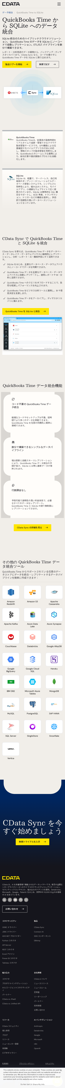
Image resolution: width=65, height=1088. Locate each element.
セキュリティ (49, 1064)
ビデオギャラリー (9, 1053)
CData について (40, 979)
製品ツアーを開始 (13, 64)
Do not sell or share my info (32, 1084)
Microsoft (38, 1039)
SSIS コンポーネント (42, 936)
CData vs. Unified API (11, 1003)
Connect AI (39, 932)
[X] (10, 900)
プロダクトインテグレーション (15, 983)
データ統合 (7, 12)
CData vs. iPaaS (9, 999)
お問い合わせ (11, 909)
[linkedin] (4, 900)
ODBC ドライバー (9, 927)
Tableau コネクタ (9, 963)
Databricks (38, 1030)
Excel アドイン (8, 954)
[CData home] (13, 4)
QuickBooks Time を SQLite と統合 (22, 311)
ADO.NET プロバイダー (11, 936)
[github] (21, 900)
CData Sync (39, 927)
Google (37, 1035)
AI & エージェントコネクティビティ (16, 988)
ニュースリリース (41, 983)
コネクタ (6, 979)
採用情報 (37, 1006)
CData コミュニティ (10, 1026)
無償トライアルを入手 (29, 841)
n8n (35, 1044)
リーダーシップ (40, 997)
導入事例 (6, 1030)
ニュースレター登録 (10, 1044)
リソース (5, 1039)
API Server (6, 945)
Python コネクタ (9, 940)
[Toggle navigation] (58, 4)
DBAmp (37, 940)
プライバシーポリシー (26, 1064)
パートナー (6, 994)
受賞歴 (36, 992)
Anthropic (38, 1026)
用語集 (5, 1048)
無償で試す (44, 64)
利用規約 (5, 1064)
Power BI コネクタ (9, 958)
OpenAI (37, 1048)
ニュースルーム (40, 988)
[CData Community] (26, 900)
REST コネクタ (8, 949)
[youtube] (15, 900)
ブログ (5, 1035)
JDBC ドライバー (9, 932)
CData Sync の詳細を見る (29, 527)
